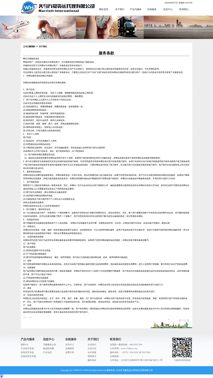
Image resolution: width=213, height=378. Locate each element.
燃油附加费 (48, 348)
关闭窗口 (184, 320)
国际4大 (24, 344)
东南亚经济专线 (28, 356)
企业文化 (92, 348)
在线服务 (152, 9)
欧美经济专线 (27, 352)
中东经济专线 (27, 348)
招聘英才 (92, 356)
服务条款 (92, 360)
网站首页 (103, 9)
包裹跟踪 (69, 348)
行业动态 (47, 352)
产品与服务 (136, 9)
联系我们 (184, 9)
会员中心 (69, 344)
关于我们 (119, 9)
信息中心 (168, 9)
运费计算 (69, 352)
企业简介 (92, 344)
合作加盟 (92, 352)
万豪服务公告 (49, 344)
